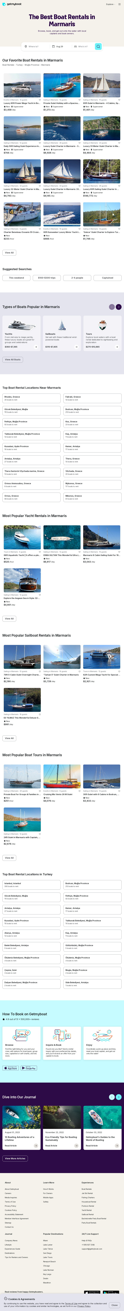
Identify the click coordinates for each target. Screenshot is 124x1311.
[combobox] (36, 46)
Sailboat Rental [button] (88, 1214)
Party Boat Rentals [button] (89, 1223)
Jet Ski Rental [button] (87, 1193)
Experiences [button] (88, 1182)
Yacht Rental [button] (87, 1210)
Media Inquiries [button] (11, 1197)
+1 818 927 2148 (88, 1245)
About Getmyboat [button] (12, 1189)
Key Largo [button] (47, 1274)
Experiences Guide (12, 1249)
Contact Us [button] (9, 1227)
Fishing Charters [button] (88, 1197)
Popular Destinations (53, 1234)
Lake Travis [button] (47, 1257)
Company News (11, 1240)
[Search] (98, 46)
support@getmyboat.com (92, 1249)
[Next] (119, 307)
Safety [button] (45, 1202)
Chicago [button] (46, 1266)
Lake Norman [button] (48, 1270)
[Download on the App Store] (10, 1068)
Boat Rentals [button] (87, 1189)
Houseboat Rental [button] (89, 1202)
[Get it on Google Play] (29, 1068)
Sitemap (8, 1223)
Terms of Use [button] (71, 1303)
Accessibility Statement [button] (14, 1214)
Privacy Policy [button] (83, 1306)
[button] (8, 65)
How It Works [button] (48, 1189)
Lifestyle (8, 1245)
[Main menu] (119, 4)
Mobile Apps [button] (48, 1197)
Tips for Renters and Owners (16, 1257)
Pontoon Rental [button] (88, 1206)
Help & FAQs (87, 1240)
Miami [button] (45, 1240)
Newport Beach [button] (49, 1262)
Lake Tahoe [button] (48, 1249)
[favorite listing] (40, 100)
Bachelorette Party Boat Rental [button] (94, 1219)
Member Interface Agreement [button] (16, 1219)
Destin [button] (45, 1278)
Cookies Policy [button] (11, 1210)
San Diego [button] (47, 1253)
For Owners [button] (47, 1193)
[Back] (112, 307)
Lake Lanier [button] (47, 1245)
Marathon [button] (47, 1283)
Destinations (10, 1253)
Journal (8, 1234)
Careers (8, 1193)
